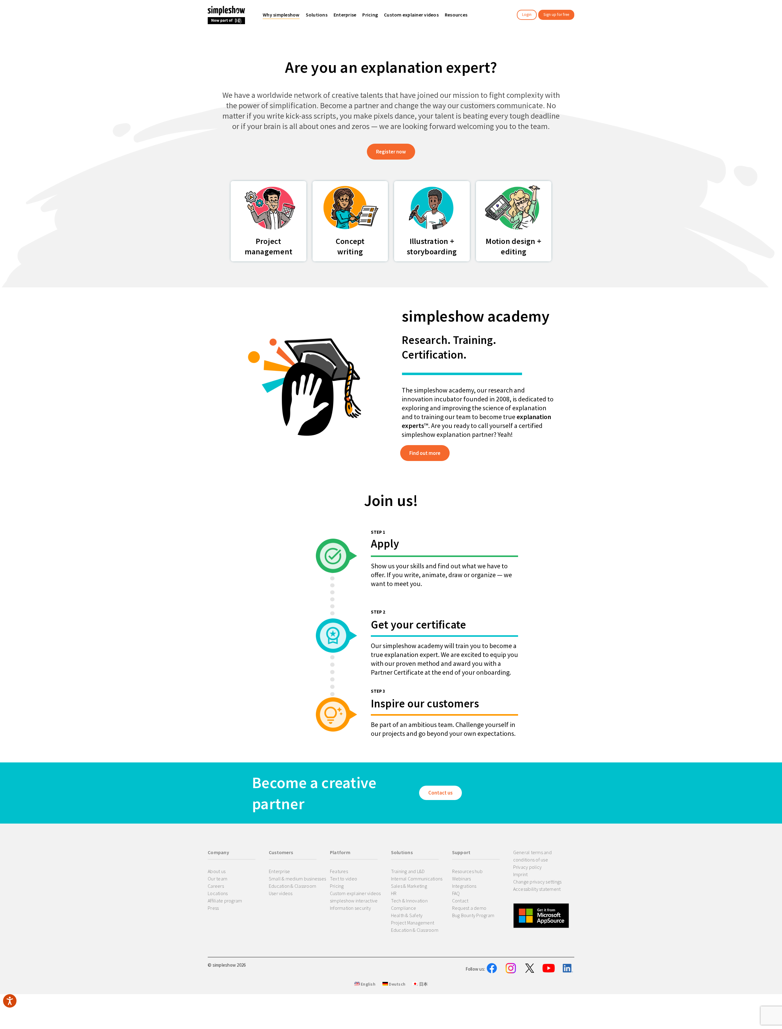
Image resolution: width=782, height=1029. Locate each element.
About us (216, 871)
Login (527, 14)
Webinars (461, 879)
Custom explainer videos (355, 893)
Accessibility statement (537, 889)
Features (339, 871)
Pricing (337, 886)
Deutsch (396, 984)
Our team (217, 879)
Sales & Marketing (409, 886)
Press (213, 908)
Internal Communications (417, 879)
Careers (216, 886)
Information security (350, 908)
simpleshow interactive (354, 901)
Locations (218, 893)
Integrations (464, 886)
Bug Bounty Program (473, 915)
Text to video (343, 879)
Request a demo (469, 908)
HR (394, 893)
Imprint (520, 874)
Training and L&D (408, 871)
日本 (423, 984)
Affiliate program (225, 901)
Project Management (412, 923)
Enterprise (279, 871)
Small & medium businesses (297, 879)
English (367, 984)
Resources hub (467, 871)
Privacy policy (527, 867)
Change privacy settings (537, 882)
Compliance (403, 908)
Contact (460, 901)
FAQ (456, 893)
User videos (281, 893)
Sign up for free (556, 14)
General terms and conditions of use (532, 856)
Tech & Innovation (409, 901)
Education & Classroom (292, 886)
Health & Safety (407, 915)
